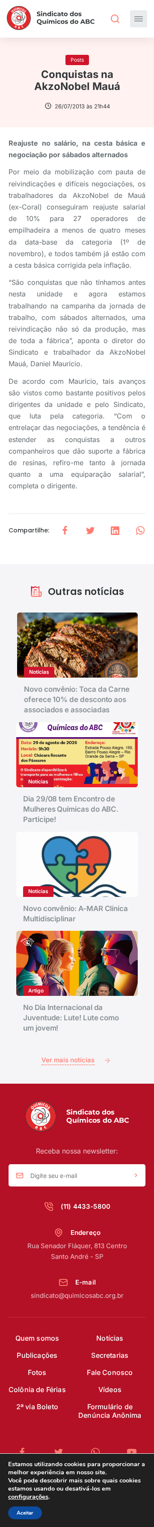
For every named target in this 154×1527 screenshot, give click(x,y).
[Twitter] (62, 1452)
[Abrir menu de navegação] (138, 18)
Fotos (37, 1372)
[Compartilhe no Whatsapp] (140, 530)
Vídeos (109, 1389)
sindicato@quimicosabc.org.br (77, 1295)
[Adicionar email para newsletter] (136, 1176)
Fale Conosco (110, 1372)
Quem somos (37, 1338)
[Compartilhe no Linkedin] (115, 530)
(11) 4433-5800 (85, 1206)
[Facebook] (25, 1452)
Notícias (109, 1338)
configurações (28, 1496)
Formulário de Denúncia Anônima (110, 1410)
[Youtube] (132, 1452)
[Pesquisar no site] (115, 18)
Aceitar (25, 1512)
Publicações (37, 1355)
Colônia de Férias (37, 1389)
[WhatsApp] (98, 1452)
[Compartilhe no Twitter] (90, 530)
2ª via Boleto (37, 1406)
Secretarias (109, 1355)
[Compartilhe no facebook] (65, 530)
